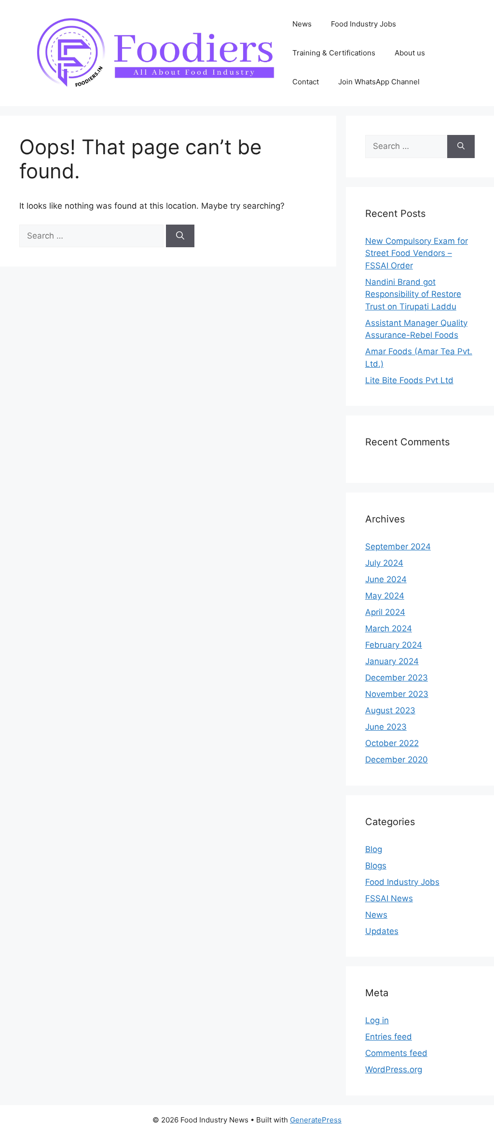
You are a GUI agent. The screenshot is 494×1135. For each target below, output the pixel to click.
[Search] (180, 236)
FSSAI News (389, 898)
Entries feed (388, 1037)
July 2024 (384, 563)
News (302, 23)
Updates (381, 931)
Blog (373, 849)
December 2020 (396, 759)
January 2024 (392, 661)
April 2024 (385, 612)
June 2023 (386, 727)
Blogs (375, 865)
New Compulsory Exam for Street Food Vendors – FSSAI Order (416, 253)
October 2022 (392, 743)
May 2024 (384, 596)
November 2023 (396, 694)
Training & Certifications (333, 52)
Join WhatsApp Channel (379, 81)
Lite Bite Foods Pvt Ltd (409, 380)
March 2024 (388, 628)
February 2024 (393, 645)
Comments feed (396, 1053)
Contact (305, 81)
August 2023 (390, 710)
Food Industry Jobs (363, 23)
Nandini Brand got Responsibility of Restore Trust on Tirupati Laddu (413, 294)
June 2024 (386, 579)
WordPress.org (393, 1069)
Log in (377, 1020)
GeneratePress (316, 1119)
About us (410, 52)
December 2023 (396, 677)
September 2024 (398, 546)
